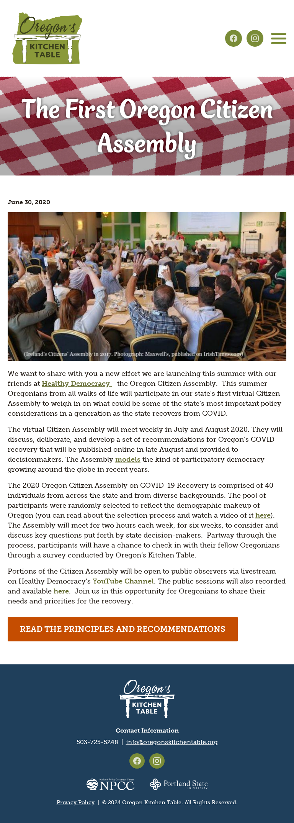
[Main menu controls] (278, 38)
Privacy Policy (76, 802)
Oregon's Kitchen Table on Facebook (233, 38)
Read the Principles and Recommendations (122, 629)
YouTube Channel (123, 581)
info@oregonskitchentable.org (172, 742)
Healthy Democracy (77, 383)
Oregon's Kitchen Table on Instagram (255, 38)
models (127, 459)
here (263, 515)
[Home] (47, 38)
